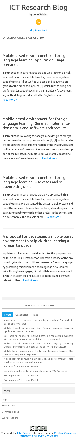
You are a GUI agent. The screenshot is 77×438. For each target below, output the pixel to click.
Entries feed (8, 405)
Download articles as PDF (38, 305)
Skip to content (38, 30)
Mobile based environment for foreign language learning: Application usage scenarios (35, 60)
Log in (5, 399)
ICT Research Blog (38, 7)
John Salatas (23, 433)
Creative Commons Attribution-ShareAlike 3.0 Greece (47, 434)
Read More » (10, 99)
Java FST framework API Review (21, 366)
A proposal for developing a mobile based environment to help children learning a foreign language (38, 240)
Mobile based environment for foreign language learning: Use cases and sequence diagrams (35, 182)
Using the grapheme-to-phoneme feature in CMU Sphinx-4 (35, 371)
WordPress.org (10, 417)
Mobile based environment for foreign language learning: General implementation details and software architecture (36, 123)
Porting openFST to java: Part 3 (21, 380)
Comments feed (10, 411)
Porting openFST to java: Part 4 (21, 375)
